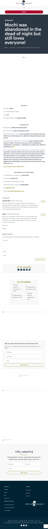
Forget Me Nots (12, 47)
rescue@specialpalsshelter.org (15, 191)
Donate (24, 12)
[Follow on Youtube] (29, 270)
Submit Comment (40, 259)
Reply (43, 201)
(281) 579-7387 (10, 188)
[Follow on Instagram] (27, 270)
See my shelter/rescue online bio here (14, 166)
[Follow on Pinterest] (24, 270)
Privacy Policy (31, 520)
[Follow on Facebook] (21, 270)
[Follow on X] (19, 270)
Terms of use (37, 520)
